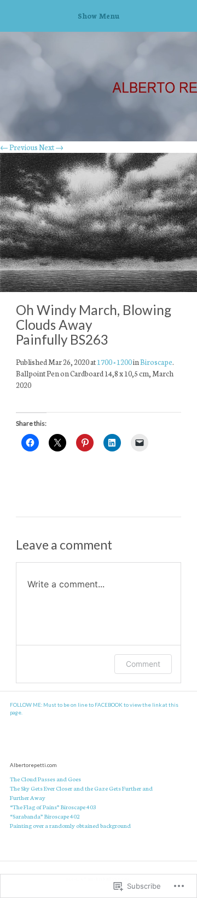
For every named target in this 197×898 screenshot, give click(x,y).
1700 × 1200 (114, 361)
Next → (51, 146)
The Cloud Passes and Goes (45, 778)
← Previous (19, 146)
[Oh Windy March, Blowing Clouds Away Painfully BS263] (98, 288)
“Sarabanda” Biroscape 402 (45, 815)
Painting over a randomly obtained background (70, 825)
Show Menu (98, 15)
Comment (143, 663)
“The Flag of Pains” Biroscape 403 (53, 806)
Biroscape (156, 361)
